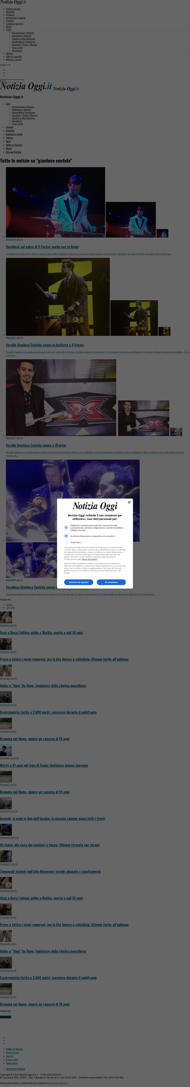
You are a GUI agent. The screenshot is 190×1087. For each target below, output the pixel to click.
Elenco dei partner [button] (89, 559)
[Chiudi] (129, 502)
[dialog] (95, 544)
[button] (95, 542)
